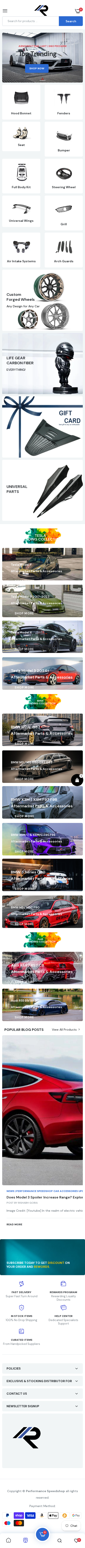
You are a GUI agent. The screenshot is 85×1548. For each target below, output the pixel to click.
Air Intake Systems (21, 261)
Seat (21, 145)
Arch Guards (63, 261)
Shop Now (36, 68)
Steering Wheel (64, 187)
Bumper (64, 150)
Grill (64, 224)
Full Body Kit (21, 187)
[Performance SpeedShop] (41, 11)
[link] (21, 98)
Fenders (63, 113)
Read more (14, 1224)
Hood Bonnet (21, 113)
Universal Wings (21, 221)
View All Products (65, 1029)
